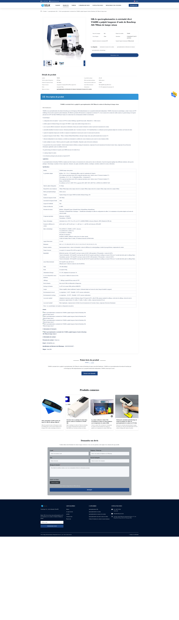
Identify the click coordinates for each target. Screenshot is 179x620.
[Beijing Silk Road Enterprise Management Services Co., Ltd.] (46, 5)
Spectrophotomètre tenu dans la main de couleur (98, 516)
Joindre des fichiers (54, 479)
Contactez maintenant (52, 428)
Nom (51, 457)
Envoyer (89, 489)
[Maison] (41, 11)
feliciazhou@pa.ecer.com (55, 1)
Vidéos (74, 5)
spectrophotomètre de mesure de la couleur (97, 514)
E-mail (52, 450)
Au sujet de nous (69, 511)
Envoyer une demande (89, 373)
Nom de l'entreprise (95, 457)
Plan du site (68, 519)
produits (68, 514)
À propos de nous (84, 5)
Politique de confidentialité (134, 534)
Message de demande (55, 465)
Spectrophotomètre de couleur (95, 511)
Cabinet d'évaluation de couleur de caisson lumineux (99, 519)
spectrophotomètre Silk (52, 11)
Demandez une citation (113, 5)
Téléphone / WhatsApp (95, 450)
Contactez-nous (97, 5)
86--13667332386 (117, 509)
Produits (66, 5)
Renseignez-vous (133, 5)
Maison (57, 5)
